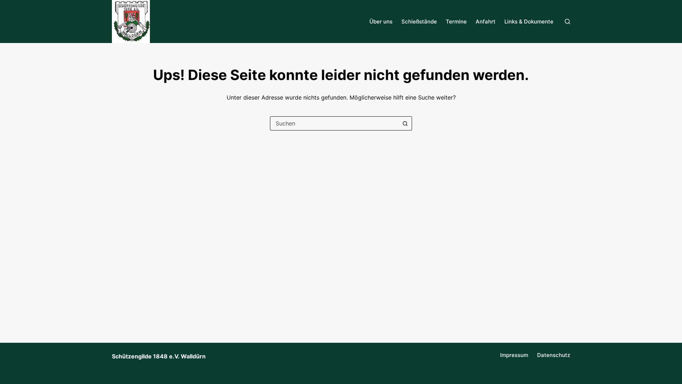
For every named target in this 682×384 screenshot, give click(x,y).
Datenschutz (553, 355)
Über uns (381, 21)
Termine (456, 21)
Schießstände (419, 21)
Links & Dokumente (528, 21)
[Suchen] (567, 21)
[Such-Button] (405, 123)
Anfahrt (486, 21)
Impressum (514, 355)
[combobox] (334, 123)
